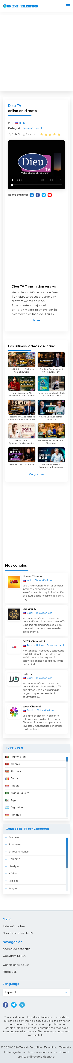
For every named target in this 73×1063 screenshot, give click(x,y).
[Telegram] (22, 1005)
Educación (14, 844)
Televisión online (14, 926)
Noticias (13, 881)
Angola (15, 785)
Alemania (16, 771)
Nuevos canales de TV (18, 933)
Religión (13, 888)
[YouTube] (50, 195)
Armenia (16, 815)
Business (13, 837)
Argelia (15, 800)
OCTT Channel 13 (34, 641)
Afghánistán (18, 756)
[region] (36, 787)
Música (12, 873)
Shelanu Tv (29, 609)
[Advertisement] (36, 52)
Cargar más (36, 474)
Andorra (15, 778)
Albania (15, 764)
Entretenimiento (18, 851)
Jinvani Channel (32, 576)
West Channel (32, 706)
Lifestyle (13, 866)
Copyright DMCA (14, 956)
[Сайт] (32, 195)
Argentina (17, 807)
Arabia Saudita (20, 793)
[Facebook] (38, 195)
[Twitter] (44, 195)
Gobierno (14, 859)
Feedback (9, 971)
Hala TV (27, 674)
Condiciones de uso (16, 965)
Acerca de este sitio (17, 949)
